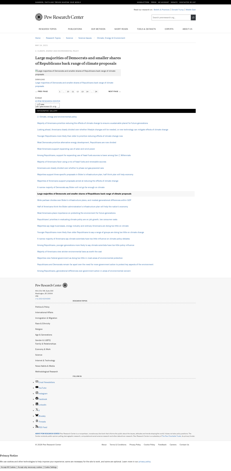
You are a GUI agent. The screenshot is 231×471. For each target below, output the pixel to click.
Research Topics (48, 29)
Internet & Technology (45, 360)
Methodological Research (46, 371)
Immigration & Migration (46, 318)
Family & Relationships (45, 343)
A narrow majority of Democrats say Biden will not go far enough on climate (71, 187)
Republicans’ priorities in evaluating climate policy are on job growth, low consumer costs (77, 219)
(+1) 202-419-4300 (42, 299)
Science (38, 354)
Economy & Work (43, 349)
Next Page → (115, 91)
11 (73, 91)
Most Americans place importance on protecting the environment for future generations (76, 213)
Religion (39, 329)
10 (68, 91)
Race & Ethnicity (42, 323)
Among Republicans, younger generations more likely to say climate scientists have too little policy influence (85, 245)
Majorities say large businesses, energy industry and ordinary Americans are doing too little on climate (83, 225)
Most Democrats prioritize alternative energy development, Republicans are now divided (76, 142)
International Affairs (44, 312)
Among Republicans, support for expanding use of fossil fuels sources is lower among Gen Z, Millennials (84, 155)
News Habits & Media (45, 366)
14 (87, 91)
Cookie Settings (50, 467)
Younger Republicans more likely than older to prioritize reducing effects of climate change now (80, 136)
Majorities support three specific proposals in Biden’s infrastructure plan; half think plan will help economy (85, 174)
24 (96, 91)
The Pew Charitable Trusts (171, 436)
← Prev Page (41, 91)
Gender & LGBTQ (43, 340)
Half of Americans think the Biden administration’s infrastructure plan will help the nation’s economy (82, 206)
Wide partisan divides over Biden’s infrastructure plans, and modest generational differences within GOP (84, 200)
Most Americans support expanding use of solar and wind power (66, 148)
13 (82, 91)
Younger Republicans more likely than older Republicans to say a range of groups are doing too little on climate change (90, 232)
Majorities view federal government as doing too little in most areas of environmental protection (80, 258)
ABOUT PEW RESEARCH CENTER (47, 433)
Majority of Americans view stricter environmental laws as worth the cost (69, 251)
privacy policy (145, 461)
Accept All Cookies (8, 467)
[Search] (193, 17)
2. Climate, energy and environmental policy (57, 51)
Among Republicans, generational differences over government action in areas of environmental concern (84, 270)
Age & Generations (43, 334)
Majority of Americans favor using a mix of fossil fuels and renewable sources (71, 161)
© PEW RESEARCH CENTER (47, 101)
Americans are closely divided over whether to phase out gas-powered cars (70, 168)
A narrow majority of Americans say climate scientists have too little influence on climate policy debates (83, 238)
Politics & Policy (42, 306)
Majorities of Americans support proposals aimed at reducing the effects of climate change (77, 180)
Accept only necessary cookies (30, 467)
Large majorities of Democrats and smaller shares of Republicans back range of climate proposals (84, 193)
